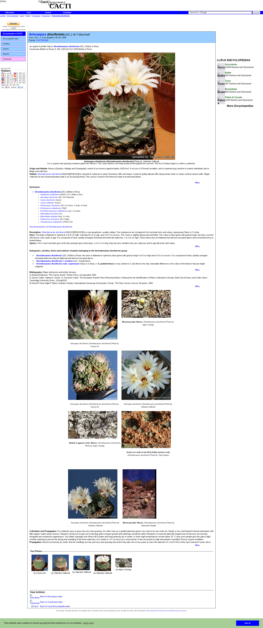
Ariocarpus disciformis (61, 16)
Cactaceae (36, 16)
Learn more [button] (88, 623)
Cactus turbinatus (47, 203)
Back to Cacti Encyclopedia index (55, 606)
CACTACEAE (42, 40)
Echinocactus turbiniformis (51, 208)
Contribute (67, 13)
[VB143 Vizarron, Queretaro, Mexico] (60, 562)
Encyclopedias (12, 16)
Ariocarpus (46, 16)
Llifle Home (9, 13)
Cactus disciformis (47, 200)
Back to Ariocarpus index (51, 596)
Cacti (29, 13)
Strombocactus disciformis (67, 46)
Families (6, 44)
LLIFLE (2, 16)
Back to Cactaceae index (51, 602)
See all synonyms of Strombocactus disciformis (50, 227)
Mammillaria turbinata (48, 216)
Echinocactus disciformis (50, 205)
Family (27, 16)
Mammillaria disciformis (49, 214)
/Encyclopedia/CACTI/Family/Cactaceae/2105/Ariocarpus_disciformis (166, 610)
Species (6, 54)
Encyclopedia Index (10, 39)
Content (48, 13)
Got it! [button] (248, 623)
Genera (6, 49)
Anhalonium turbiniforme (50, 194)
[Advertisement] (240, 37)
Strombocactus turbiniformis (51, 222)
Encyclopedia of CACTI (12, 34)
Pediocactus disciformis (49, 219)
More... (197, 182)
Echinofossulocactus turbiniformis (53, 211)
